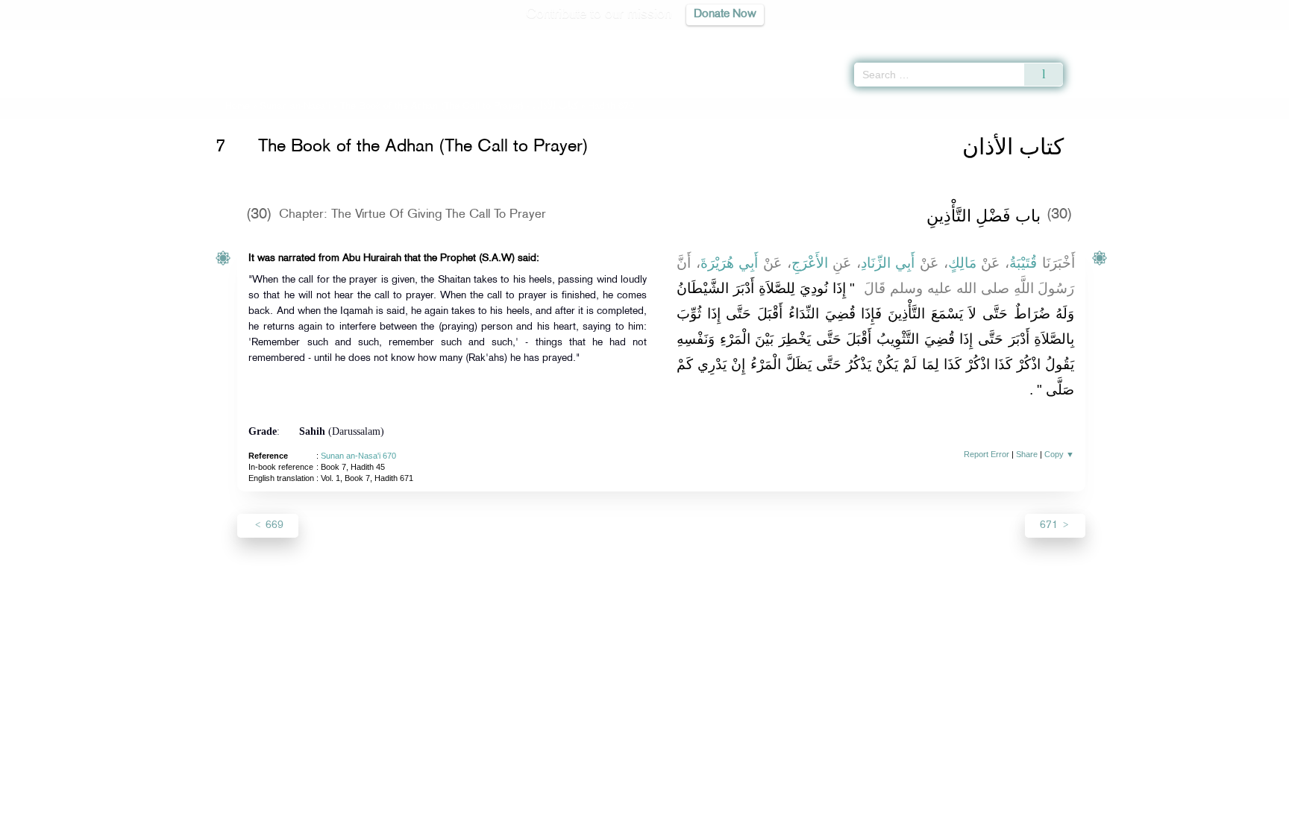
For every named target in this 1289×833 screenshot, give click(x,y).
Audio (1252, 37)
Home (237, 106)
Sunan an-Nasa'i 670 (358, 455)
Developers (633, 819)
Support (575, 819)
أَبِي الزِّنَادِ (888, 263)
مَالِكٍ (962, 263)
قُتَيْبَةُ (1023, 263)
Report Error (986, 454)
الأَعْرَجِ (809, 263)
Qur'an (1103, 37)
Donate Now (725, 14)
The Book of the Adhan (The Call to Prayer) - (459, 106)
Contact (690, 819)
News (531, 819)
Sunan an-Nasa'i (295, 106)
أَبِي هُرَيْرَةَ (729, 263)
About (493, 819)
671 (1050, 525)
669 (273, 525)
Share (1027, 454)
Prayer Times (1201, 37)
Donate (737, 819)
